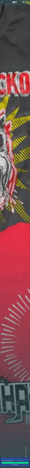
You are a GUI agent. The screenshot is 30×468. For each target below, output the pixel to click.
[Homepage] (15, 2)
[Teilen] (26, 457)
